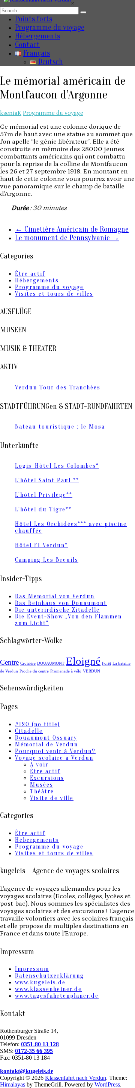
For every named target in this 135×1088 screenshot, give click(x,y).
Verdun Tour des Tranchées (57, 387)
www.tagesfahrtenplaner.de (57, 996)
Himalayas (12, 1084)
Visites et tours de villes (54, 294)
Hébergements (37, 36)
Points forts (33, 19)
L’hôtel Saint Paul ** (47, 480)
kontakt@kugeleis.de (26, 1071)
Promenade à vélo (65, 671)
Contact (27, 44)
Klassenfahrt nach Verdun (75, 1078)
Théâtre (42, 791)
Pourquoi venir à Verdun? (55, 751)
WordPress (107, 1084)
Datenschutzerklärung (49, 975)
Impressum (32, 969)
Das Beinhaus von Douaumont (61, 603)
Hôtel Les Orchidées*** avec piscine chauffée (71, 527)
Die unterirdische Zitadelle (57, 609)
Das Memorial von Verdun (54, 596)
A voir (39, 764)
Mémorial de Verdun (46, 744)
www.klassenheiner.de (48, 989)
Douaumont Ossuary (46, 737)
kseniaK (10, 113)
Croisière (28, 663)
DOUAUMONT (50, 663)
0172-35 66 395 (34, 1051)
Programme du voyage (49, 27)
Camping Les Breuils (46, 559)
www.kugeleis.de (40, 982)
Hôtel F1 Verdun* (41, 545)
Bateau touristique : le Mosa (60, 426)
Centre (9, 662)
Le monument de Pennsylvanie (67, 237)
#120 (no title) (37, 724)
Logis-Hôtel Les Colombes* (57, 466)
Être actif (30, 273)
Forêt (106, 663)
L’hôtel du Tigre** (43, 509)
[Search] (83, 12)
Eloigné (83, 661)
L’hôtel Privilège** (43, 495)
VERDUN (91, 671)
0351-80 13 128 (40, 1044)
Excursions (47, 778)
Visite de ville (52, 798)
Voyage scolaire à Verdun (54, 758)
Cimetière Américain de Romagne (72, 229)
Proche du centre (34, 671)
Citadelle (29, 731)
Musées (41, 784)
